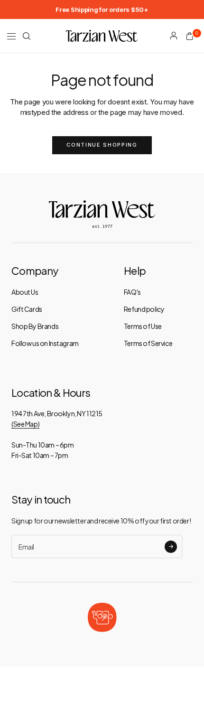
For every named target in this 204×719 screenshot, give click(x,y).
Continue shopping (101, 144)
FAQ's (132, 292)
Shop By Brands (34, 326)
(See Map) (25, 424)
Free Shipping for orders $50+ (102, 9)
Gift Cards (26, 309)
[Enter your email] (171, 547)
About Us (24, 292)
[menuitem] (102, 9)
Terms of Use (143, 326)
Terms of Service (148, 343)
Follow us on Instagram (45, 343)
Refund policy (144, 309)
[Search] (26, 36)
